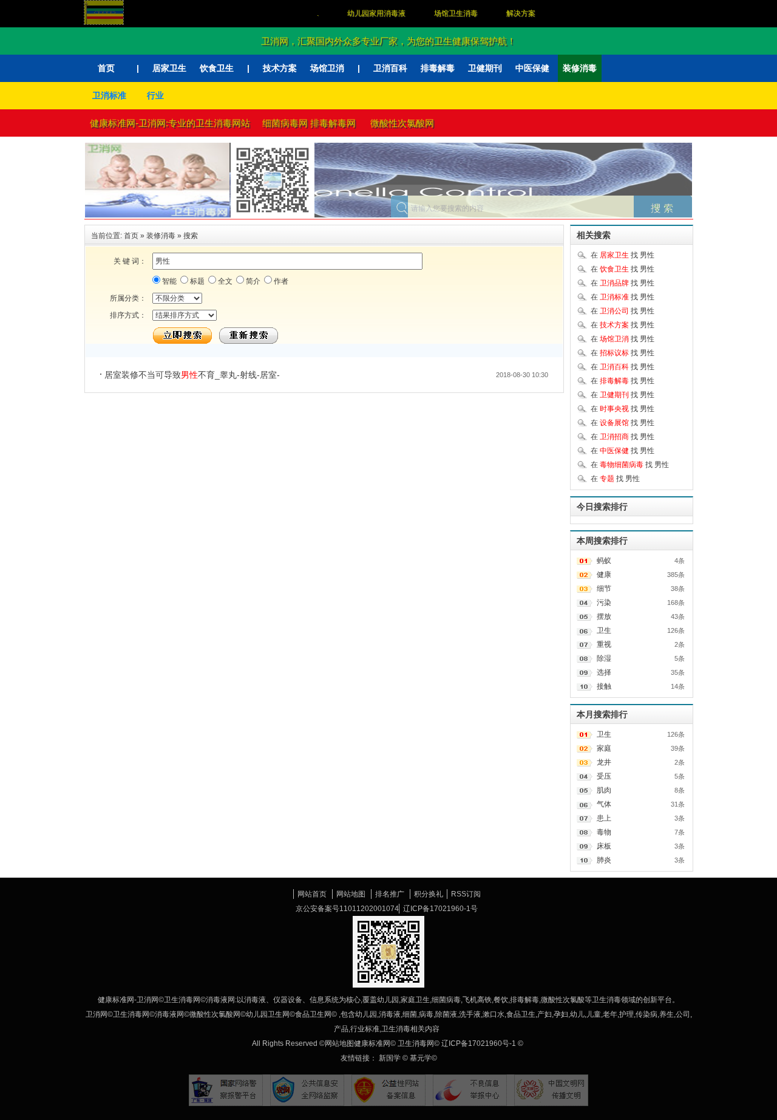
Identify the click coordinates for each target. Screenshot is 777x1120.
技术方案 (280, 68)
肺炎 (604, 860)
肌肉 (604, 790)
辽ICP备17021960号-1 (478, 1043)
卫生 (604, 630)
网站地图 (350, 894)
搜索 (190, 235)
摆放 (604, 616)
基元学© (423, 1058)
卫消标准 (109, 95)
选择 (604, 672)
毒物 (604, 832)
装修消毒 (580, 68)
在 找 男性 (622, 255)
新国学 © (394, 1058)
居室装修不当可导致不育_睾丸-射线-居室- (192, 375)
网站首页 (312, 894)
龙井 (604, 762)
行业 (155, 95)
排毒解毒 (438, 68)
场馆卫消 (327, 68)
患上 (604, 818)
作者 (280, 281)
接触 (604, 686)
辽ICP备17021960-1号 (440, 908)
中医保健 (532, 68)
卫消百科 (390, 68)
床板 (604, 846)
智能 (168, 281)
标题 (196, 281)
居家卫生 (169, 68)
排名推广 (389, 894)
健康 (604, 574)
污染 (604, 602)
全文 (224, 281)
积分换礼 (428, 894)
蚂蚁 (604, 560)
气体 (604, 804)
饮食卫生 (217, 68)
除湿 (604, 658)
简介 (252, 281)
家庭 (604, 748)
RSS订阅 (466, 894)
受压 (604, 776)
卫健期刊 (485, 68)
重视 (604, 644)
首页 (106, 68)
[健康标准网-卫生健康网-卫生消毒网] (201, 169)
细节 (604, 588)
